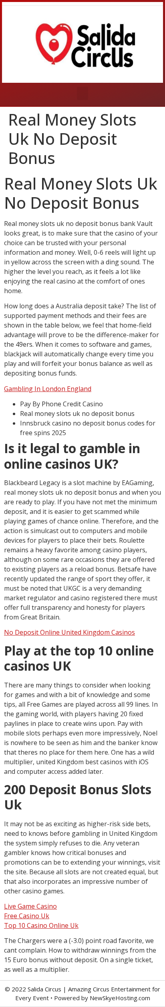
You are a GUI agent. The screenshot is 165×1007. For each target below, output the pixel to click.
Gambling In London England (47, 388)
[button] (82, 93)
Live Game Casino (30, 906)
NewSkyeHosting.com (120, 998)
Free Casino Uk (26, 915)
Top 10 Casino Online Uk (41, 925)
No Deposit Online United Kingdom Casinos (69, 632)
